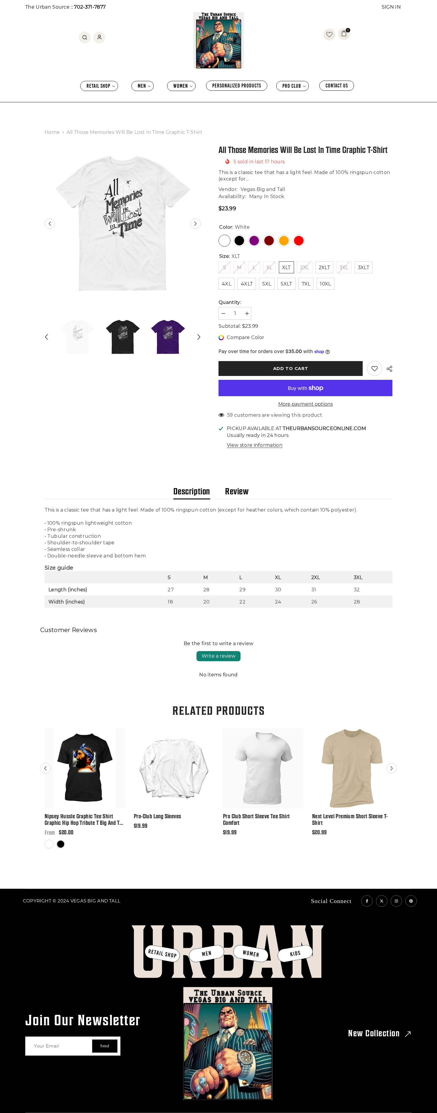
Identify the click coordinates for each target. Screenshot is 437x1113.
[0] (329, 34)
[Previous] (50, 223)
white (49, 848)
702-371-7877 (90, 7)
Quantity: (229, 302)
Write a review (218, 656)
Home (52, 132)
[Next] (195, 223)
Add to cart (290, 368)
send (104, 1046)
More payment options (305, 404)
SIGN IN (391, 7)
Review (237, 491)
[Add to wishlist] (374, 368)
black (61, 848)
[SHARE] (387, 369)
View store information (254, 445)
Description (191, 491)
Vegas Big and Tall (262, 189)
